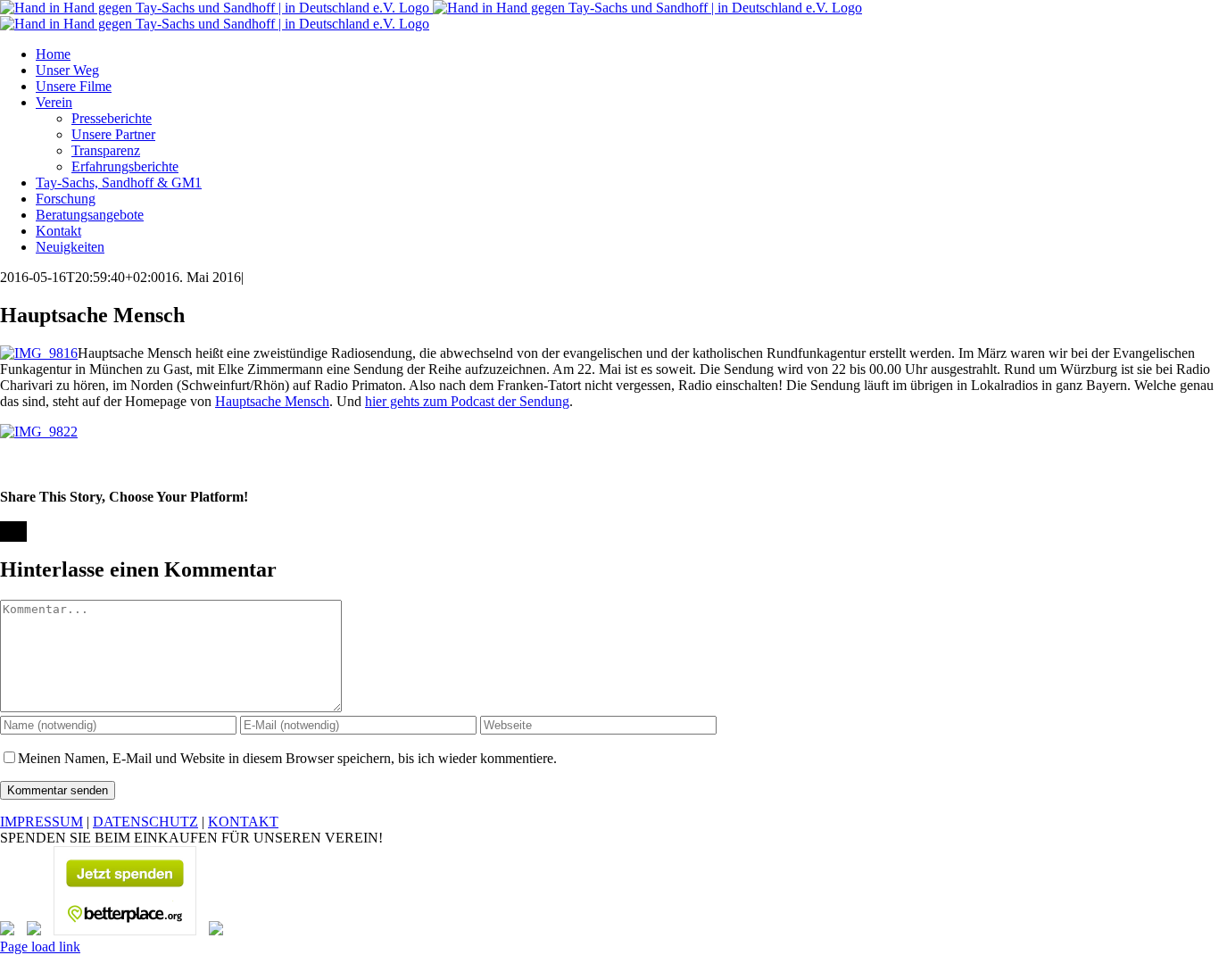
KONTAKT (243, 821)
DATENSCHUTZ (145, 821)
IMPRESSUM (41, 821)
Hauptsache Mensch (272, 401)
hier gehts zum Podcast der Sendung (467, 401)
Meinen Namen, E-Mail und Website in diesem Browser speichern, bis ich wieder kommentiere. (287, 758)
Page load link (40, 946)
